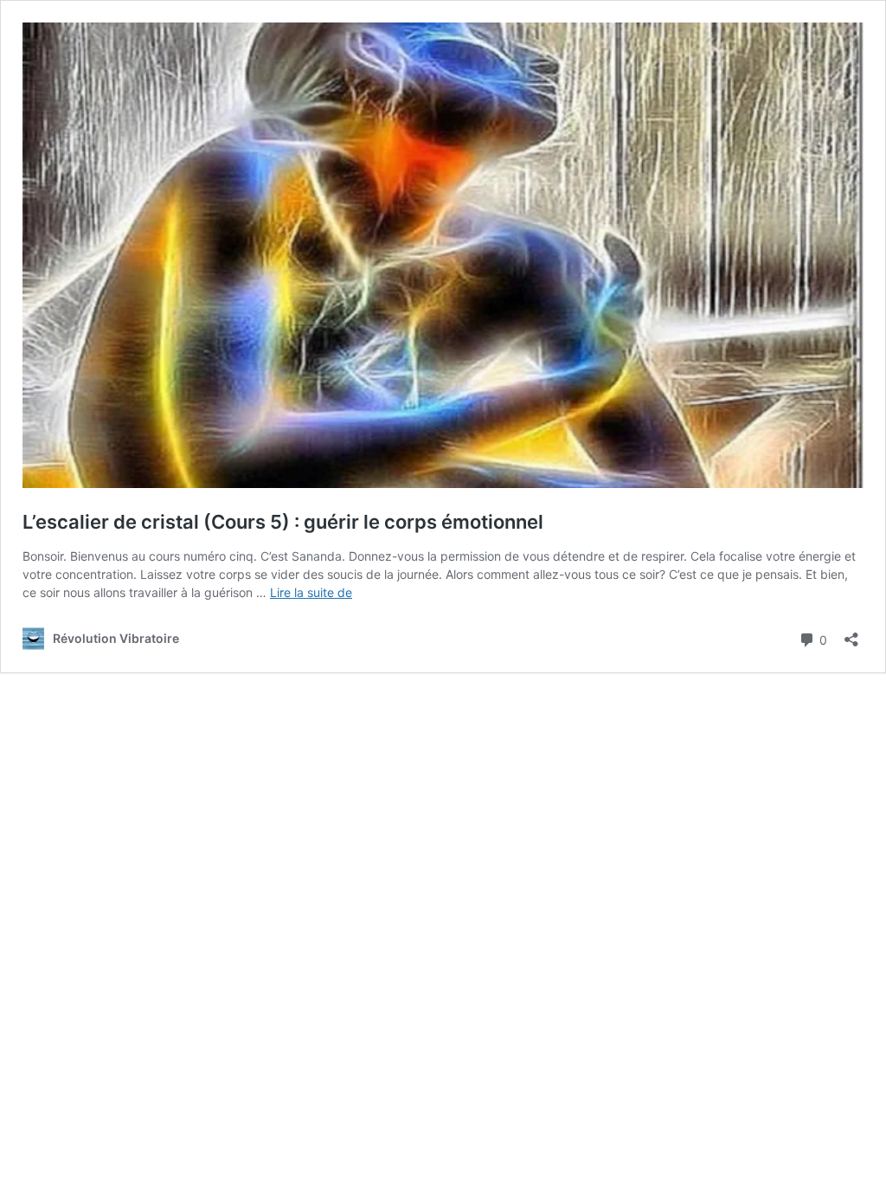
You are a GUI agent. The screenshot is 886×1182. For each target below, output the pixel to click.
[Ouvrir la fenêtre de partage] (851, 633)
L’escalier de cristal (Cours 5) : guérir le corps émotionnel (282, 522)
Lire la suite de (311, 592)
